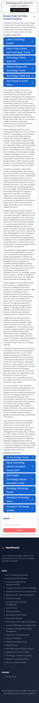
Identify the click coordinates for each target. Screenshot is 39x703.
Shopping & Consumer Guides (17, 652)
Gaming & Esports (13, 611)
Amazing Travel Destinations (17, 659)
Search (19, 530)
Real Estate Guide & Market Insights (20, 649)
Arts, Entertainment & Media (17, 575)
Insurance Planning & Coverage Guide (20, 625)
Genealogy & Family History (16, 615)
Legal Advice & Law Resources (17, 635)
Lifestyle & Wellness (13, 638)
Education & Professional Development (21, 591)
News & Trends (12, 645)
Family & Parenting (13, 598)
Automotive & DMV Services (16, 578)
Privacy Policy (11, 676)
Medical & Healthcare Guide (16, 642)
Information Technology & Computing (21, 622)
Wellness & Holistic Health (16, 662)
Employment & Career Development (20, 595)
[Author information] (34, 17)
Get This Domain (19, 10)
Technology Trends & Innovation (19, 655)
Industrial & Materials (14, 618)
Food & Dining (11, 608)
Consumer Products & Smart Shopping (21, 588)
